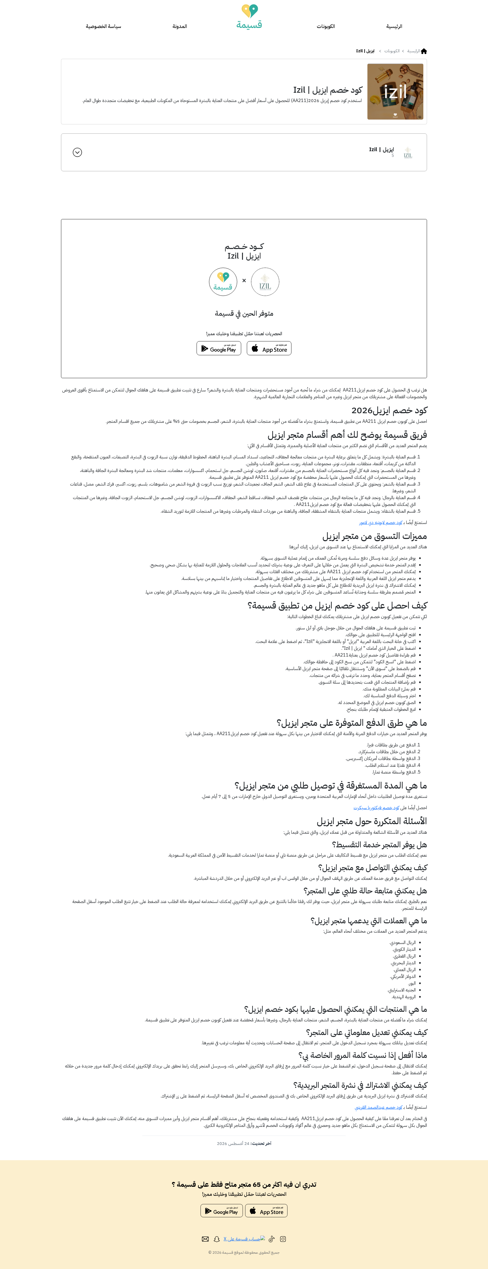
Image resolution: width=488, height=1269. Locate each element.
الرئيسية (394, 26)
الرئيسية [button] (413, 51)
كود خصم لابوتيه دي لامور (380, 522)
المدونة (180, 26)
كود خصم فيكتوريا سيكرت (376, 807)
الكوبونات (326, 26)
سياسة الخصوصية (103, 26)
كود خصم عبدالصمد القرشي (378, 1107)
